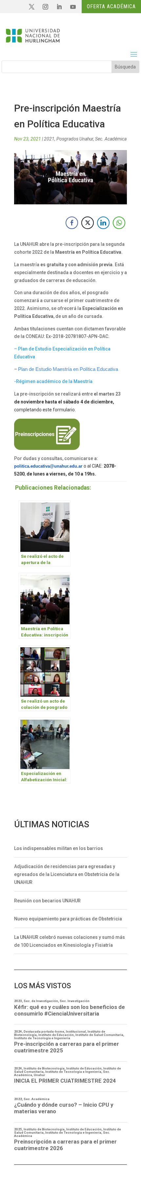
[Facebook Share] (72, 223)
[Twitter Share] (87, 223)
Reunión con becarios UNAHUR (47, 900)
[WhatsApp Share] (119, 223)
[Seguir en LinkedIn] (59, 7)
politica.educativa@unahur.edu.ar (48, 466)
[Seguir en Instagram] (45, 7)
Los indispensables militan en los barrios (58, 848)
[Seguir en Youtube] (72, 7)
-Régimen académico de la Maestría (53, 381)
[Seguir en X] (31, 7)
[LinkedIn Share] (103, 223)
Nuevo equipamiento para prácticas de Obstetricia (68, 918)
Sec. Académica (111, 139)
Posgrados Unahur (74, 139)
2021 (49, 139)
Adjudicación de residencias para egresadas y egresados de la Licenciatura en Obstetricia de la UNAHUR (66, 874)
